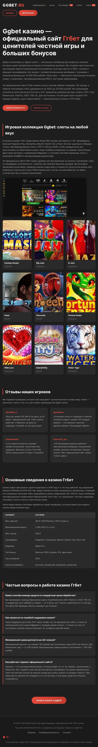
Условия (67, 732)
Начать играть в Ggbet (49, 700)
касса (52, 5)
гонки (90, 5)
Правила (31, 732)
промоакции (39, 5)
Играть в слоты (41, 108)
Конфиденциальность (49, 732)
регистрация (28, 13)
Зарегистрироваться (15, 108)
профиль (10, 13)
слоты (79, 5)
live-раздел (65, 5)
